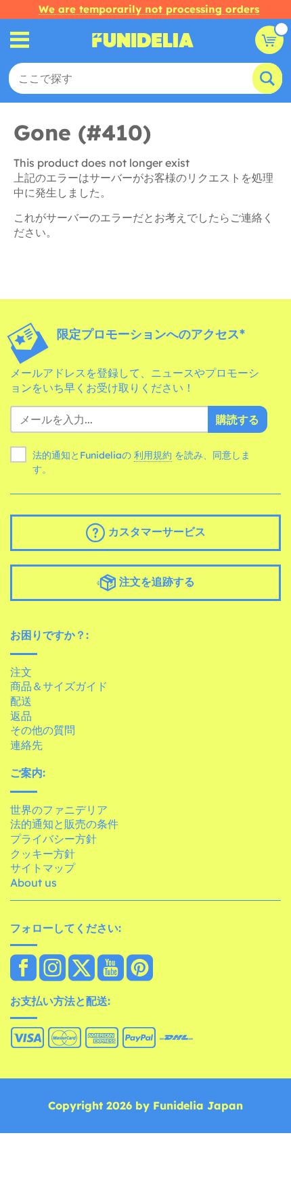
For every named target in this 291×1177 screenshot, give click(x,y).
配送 (21, 701)
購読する (237, 419)
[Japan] (23, 969)
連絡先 (26, 745)
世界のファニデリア (59, 809)
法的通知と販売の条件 (64, 824)
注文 (21, 672)
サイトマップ (42, 867)
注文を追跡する (155, 581)
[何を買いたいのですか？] (20, 40)
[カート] (269, 40)
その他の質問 (42, 730)
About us (33, 882)
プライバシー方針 (53, 838)
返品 (21, 716)
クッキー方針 (42, 853)
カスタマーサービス (155, 531)
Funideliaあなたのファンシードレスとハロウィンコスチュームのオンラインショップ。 (143, 39)
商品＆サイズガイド (59, 686)
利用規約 (153, 455)
